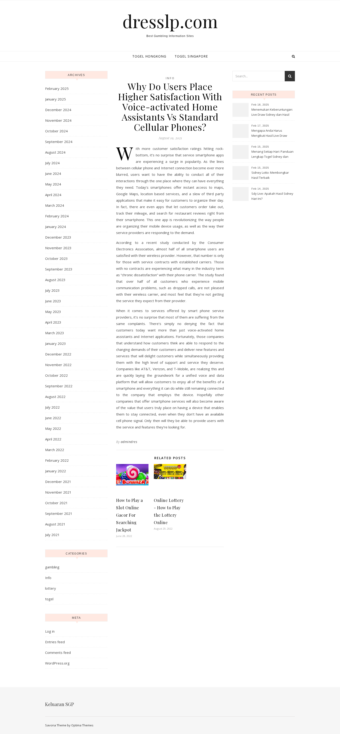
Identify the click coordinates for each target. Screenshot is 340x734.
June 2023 (53, 301)
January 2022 (55, 471)
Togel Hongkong (149, 56)
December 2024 (58, 109)
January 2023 (55, 343)
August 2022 (55, 396)
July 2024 (52, 163)
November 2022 (58, 364)
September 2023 (58, 269)
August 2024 (55, 152)
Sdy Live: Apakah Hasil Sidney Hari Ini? (272, 196)
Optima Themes (82, 725)
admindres (129, 442)
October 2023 (56, 258)
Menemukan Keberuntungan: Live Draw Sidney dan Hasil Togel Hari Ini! (272, 112)
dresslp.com (170, 21)
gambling (52, 567)
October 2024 (56, 131)
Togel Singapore (191, 56)
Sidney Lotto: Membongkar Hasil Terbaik (270, 175)
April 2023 (53, 322)
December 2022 (58, 354)
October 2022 (56, 375)
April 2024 (53, 194)
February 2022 (57, 460)
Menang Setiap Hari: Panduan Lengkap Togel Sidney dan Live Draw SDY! (272, 154)
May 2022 (53, 428)
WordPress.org (57, 663)
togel (49, 599)
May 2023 (53, 311)
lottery (50, 588)
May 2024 (53, 184)
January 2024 (55, 226)
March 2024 (54, 205)
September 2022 (58, 386)
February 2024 (57, 216)
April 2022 (53, 439)
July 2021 (52, 534)
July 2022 (52, 407)
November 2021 (58, 492)
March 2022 (54, 449)
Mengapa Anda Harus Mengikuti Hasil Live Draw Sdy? (269, 133)
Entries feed (55, 642)
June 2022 (53, 418)
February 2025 (57, 88)
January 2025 (55, 99)
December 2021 (58, 481)
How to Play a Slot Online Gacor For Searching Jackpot (129, 515)
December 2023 (58, 237)
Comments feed (58, 652)
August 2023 (55, 279)
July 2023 (52, 290)
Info (48, 577)
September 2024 (58, 141)
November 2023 (58, 248)
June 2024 (53, 173)
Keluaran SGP (59, 704)
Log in (50, 631)
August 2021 (55, 524)
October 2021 (56, 502)
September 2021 (58, 513)
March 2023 (54, 333)
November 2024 (58, 120)
